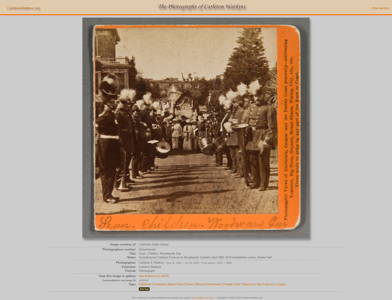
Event (189, 284)
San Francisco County (271, 284)
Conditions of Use (203, 297)
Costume (159, 284)
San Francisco (244, 284)
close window (380, 8)
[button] (144, 289)
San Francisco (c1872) (154, 276)
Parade (228, 284)
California (145, 284)
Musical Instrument (208, 284)
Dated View (175, 284)
